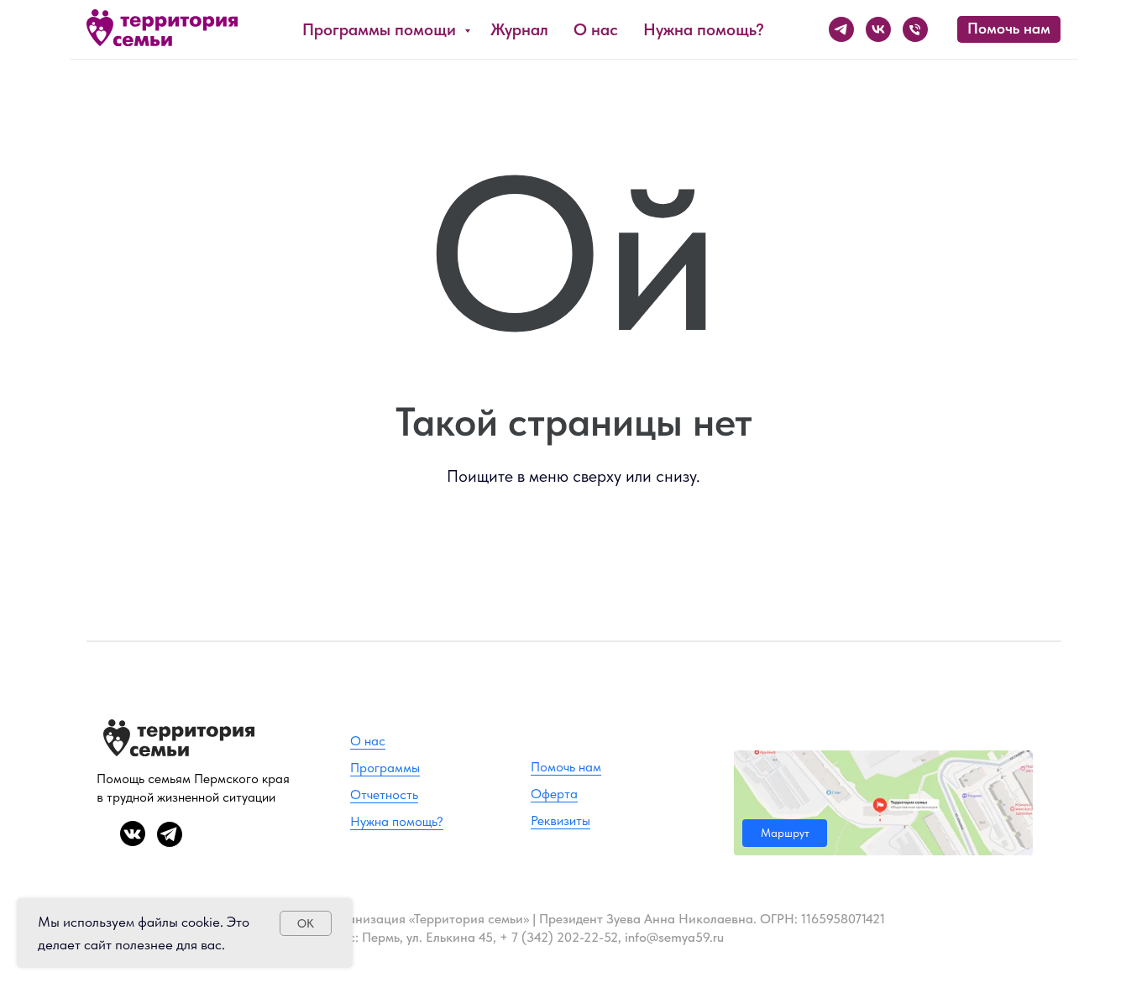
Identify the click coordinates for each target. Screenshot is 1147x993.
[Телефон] (915, 29)
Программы (385, 768)
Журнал (519, 29)
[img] (883, 802)
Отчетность (384, 794)
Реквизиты (560, 820)
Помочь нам (566, 767)
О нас (596, 29)
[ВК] (878, 29)
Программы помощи (381, 29)
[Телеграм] (841, 29)
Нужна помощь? (703, 29)
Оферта (554, 794)
